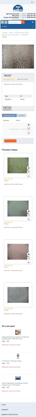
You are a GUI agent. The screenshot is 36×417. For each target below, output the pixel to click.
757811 (6, 267)
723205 (6, 181)
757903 (6, 310)
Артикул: (8, 99)
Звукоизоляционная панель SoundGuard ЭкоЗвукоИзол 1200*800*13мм (15, 338)
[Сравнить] (9, 108)
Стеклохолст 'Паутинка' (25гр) (11, 361)
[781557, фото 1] (18, 57)
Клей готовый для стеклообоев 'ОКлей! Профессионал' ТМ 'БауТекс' (15, 384)
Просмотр (28, 124)
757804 (6, 224)
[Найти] (23, 22)
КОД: (6, 96)
